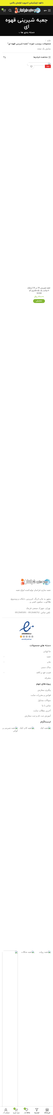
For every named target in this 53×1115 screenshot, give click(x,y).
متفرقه (48, 678)
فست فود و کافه (43, 672)
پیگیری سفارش (44, 690)
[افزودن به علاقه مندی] (31, 66)
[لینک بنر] (26, 3)
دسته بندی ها (27, 32)
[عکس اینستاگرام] (43, 838)
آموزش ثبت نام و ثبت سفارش (38, 716)
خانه (49, 40)
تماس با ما (46, 705)
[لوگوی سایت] (28, 10)
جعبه (49, 657)
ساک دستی (46, 667)
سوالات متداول (44, 700)
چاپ (49, 662)
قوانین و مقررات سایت (41, 695)
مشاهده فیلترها (40, 57)
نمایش (39, 301)
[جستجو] (10, 10)
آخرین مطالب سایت (42, 711)
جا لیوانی (47, 651)
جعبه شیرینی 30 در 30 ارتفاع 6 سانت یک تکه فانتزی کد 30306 (39, 290)
